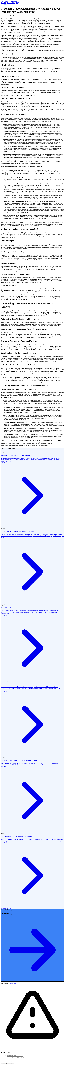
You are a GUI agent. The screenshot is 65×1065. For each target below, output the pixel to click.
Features (9, 3)
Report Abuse (12, 983)
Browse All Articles (6, 908)
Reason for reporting (6, 1061)
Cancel (11, 1063)
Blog (5, 3)
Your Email (4, 1055)
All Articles (4, 4)
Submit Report (4, 1063)
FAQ (17, 3)
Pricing (14, 3)
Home (2, 3)
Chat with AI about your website (9, 1)
